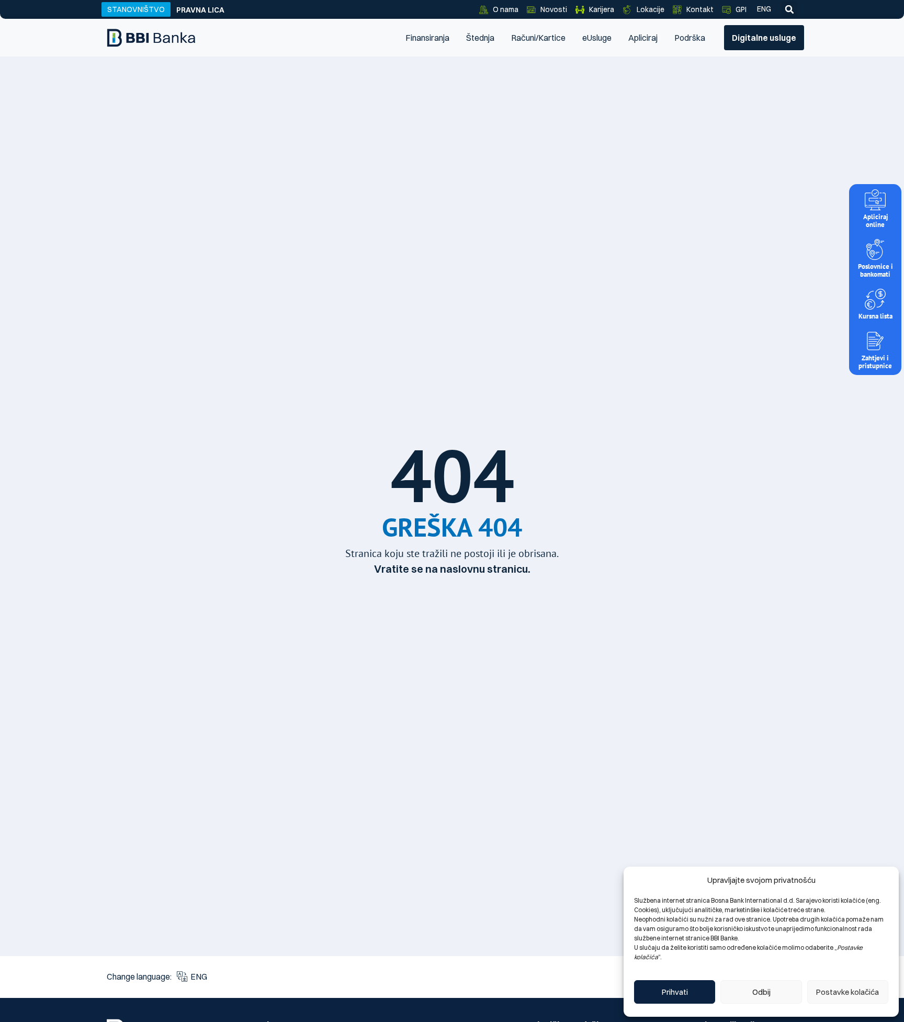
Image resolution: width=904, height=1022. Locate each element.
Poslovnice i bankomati (875, 270)
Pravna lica (200, 10)
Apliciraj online (875, 220)
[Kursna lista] (875, 299)
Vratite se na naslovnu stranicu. (452, 568)
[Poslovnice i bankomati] (875, 249)
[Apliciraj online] (875, 199)
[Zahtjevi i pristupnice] (875, 341)
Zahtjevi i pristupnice (875, 362)
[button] (789, 9)
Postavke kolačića (847, 992)
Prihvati (675, 992)
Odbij (761, 992)
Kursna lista (875, 316)
